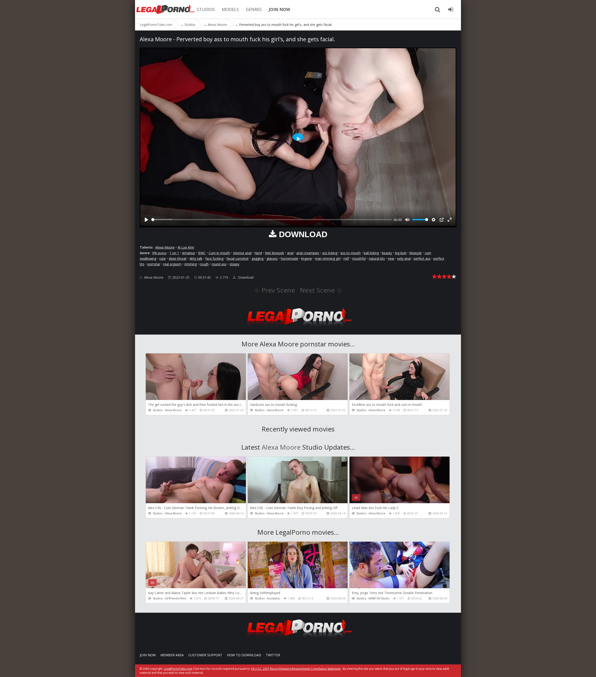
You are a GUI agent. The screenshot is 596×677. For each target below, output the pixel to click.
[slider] (271, 219)
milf (346, 258)
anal (290, 253)
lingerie (306, 258)
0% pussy (159, 253)
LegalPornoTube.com (165, 9)
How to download (244, 655)
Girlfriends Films (175, 598)
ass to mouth (350, 253)
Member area (172, 655)
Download (245, 277)
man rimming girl (327, 258)
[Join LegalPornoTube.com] (450, 9)
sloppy (234, 264)
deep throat (177, 258)
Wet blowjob (274, 253)
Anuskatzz (273, 598)
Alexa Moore (165, 247)
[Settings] (433, 219)
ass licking (329, 253)
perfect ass (422, 258)
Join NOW (148, 655)
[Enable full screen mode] (449, 219)
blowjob (416, 253)
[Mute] (407, 219)
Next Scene (318, 290)
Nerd (258, 253)
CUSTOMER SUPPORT (205, 655)
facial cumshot (238, 258)
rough (204, 264)
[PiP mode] (441, 219)
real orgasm (172, 264)
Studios (158, 410)
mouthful (359, 258)
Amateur (188, 253)
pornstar (153, 264)
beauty (387, 253)
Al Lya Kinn (186, 247)
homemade (289, 258)
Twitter (273, 655)
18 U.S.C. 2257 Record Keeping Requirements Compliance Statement (296, 669)
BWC (202, 253)
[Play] (146, 219)
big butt (400, 253)
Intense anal (242, 253)
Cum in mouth (219, 253)
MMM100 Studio (379, 598)
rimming (190, 264)
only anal (404, 258)
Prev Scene (277, 290)
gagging (258, 258)
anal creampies (307, 253)
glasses (272, 258)
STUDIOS (206, 9)
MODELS (230, 9)
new (391, 258)
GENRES (254, 9)
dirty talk (196, 258)
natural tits (377, 258)
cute (162, 258)
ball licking (371, 253)
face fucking (214, 258)
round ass (219, 264)
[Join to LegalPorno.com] (298, 327)
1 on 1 (174, 253)
